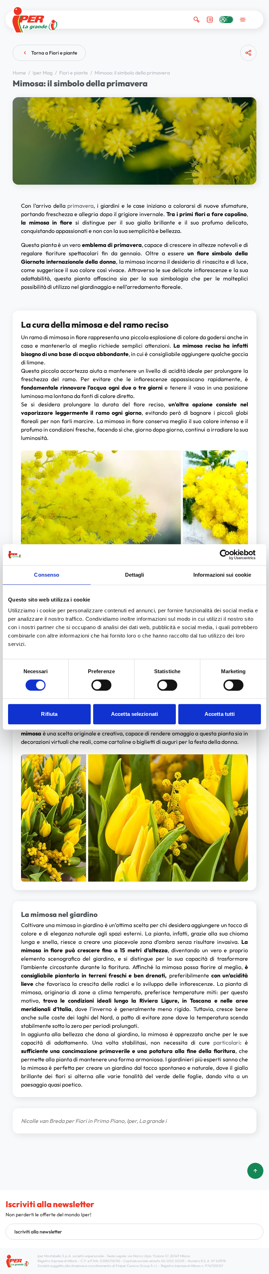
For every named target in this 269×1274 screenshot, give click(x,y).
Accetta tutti (220, 714)
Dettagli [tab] (134, 575)
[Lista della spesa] (209, 19)
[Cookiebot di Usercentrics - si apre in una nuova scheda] (230, 554)
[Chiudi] (245, 80)
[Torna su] (255, 1171)
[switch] (101, 685)
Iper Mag (43, 73)
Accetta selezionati (134, 714)
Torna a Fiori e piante (54, 53)
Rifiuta (49, 714)
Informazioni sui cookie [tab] (222, 575)
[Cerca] (196, 19)
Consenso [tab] (46, 575)
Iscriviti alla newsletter (38, 1232)
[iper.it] (34, 20)
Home (20, 73)
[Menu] (242, 19)
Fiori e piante (74, 73)
